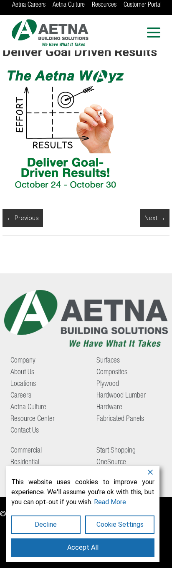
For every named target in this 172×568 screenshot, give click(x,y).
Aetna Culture (69, 5)
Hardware (109, 407)
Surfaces (108, 361)
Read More (110, 502)
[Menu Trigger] (153, 32)
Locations (23, 384)
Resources (104, 5)
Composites (111, 372)
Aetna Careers (29, 5)
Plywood (107, 384)
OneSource (111, 462)
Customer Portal (143, 5)
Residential (24, 462)
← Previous (23, 218)
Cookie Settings (120, 524)
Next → (154, 218)
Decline (46, 524)
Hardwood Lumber (121, 396)
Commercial (26, 451)
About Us (22, 372)
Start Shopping (116, 451)
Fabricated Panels (120, 419)
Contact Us (24, 431)
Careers (20, 396)
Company (22, 361)
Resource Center (32, 419)
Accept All (83, 547)
